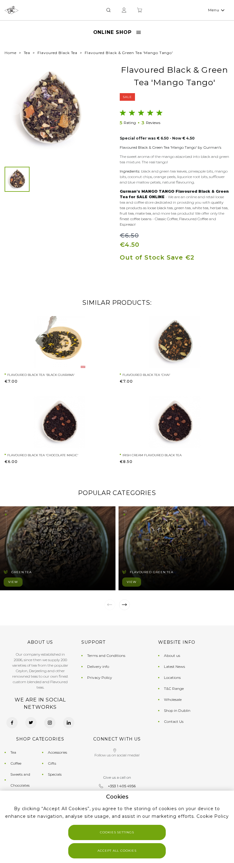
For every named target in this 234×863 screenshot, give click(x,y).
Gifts (52, 763)
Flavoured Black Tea (57, 52)
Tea (27, 52)
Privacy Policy (99, 677)
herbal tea (219, 208)
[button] (15, 109)
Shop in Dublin (177, 710)
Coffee (15, 763)
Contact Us (173, 721)
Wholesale (173, 699)
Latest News (174, 666)
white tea (200, 208)
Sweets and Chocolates (20, 780)
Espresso (127, 224)
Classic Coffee (166, 219)
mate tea (143, 213)
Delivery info (98, 666)
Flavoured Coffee (193, 219)
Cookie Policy (213, 816)
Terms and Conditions (106, 655)
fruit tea (127, 213)
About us (172, 655)
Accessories (57, 752)
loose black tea (160, 208)
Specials (55, 774)
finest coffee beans (135, 219)
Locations (172, 677)
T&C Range (174, 688)
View (13, 582)
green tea (182, 208)
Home (10, 52)
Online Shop (112, 32)
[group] (50, 109)
